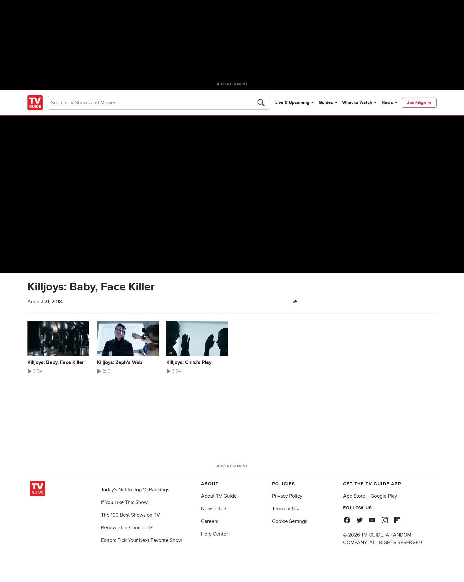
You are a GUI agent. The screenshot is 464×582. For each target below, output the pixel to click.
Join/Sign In (419, 102)
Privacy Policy (287, 496)
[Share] (295, 301)
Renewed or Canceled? (126, 527)
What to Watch (357, 102)
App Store (354, 496)
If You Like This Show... (126, 502)
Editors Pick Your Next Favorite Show (141, 540)
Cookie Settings (289, 521)
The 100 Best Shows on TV (130, 515)
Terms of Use (286, 509)
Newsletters (214, 509)
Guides (326, 102)
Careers (209, 521)
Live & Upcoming (292, 102)
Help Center (214, 534)
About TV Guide (219, 496)
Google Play (384, 496)
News (387, 102)
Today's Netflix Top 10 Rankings (135, 490)
